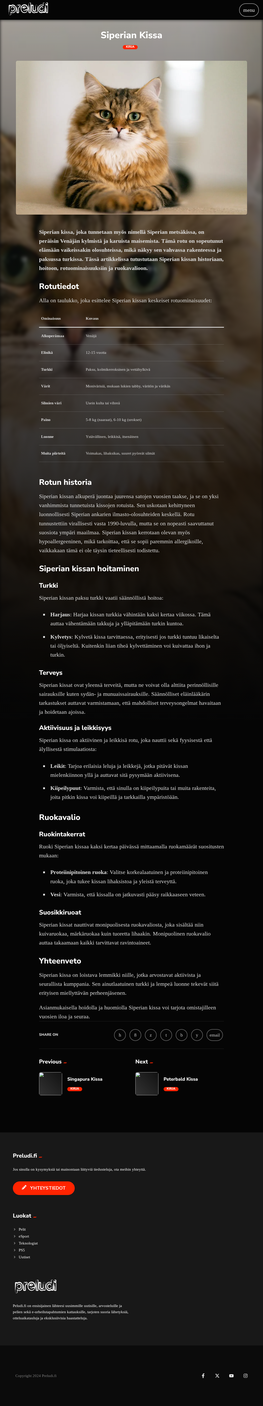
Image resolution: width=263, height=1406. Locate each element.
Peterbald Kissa (181, 1079)
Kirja (130, 47)
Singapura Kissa (84, 1079)
